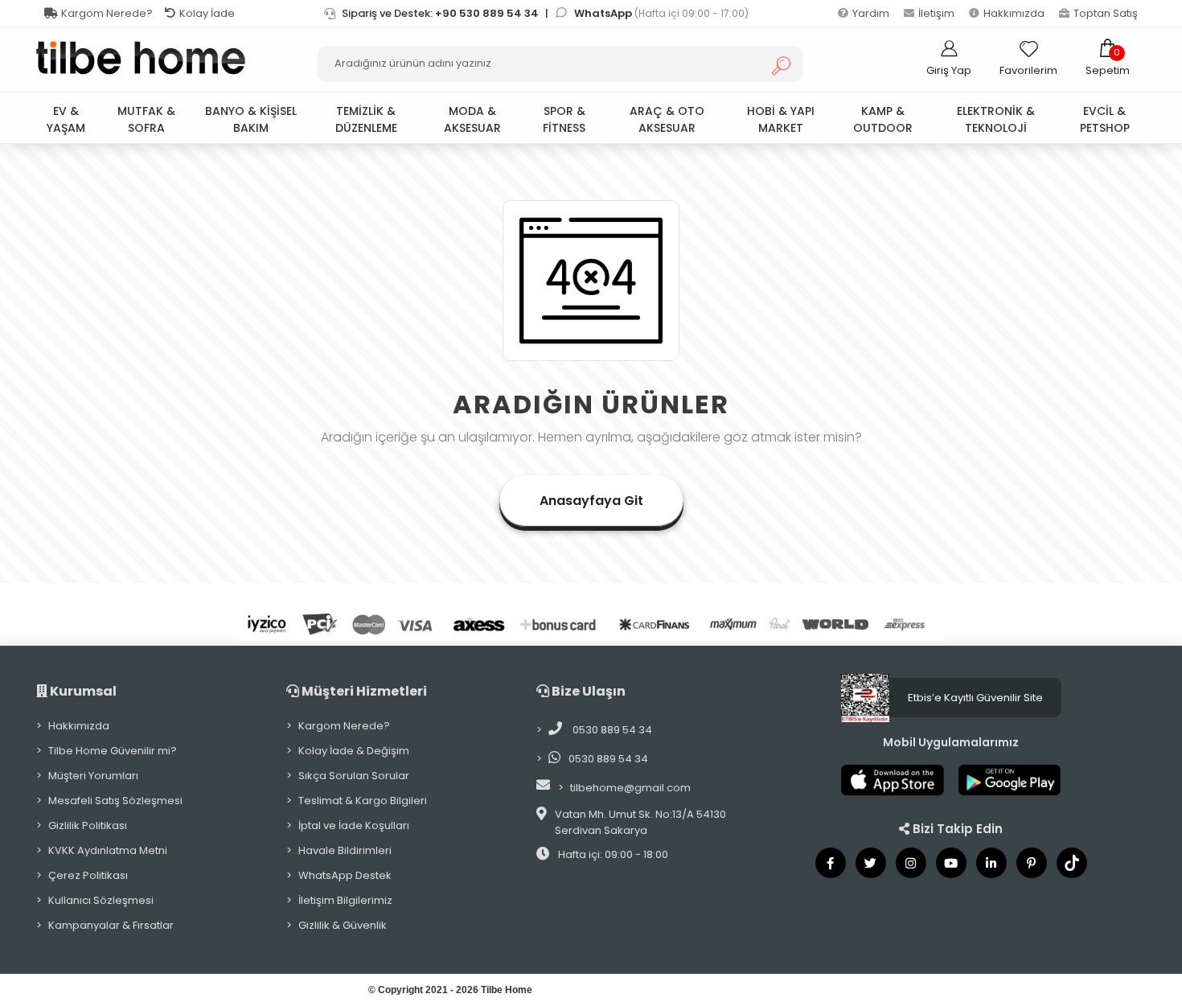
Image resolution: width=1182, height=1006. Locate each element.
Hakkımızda (1014, 13)
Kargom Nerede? (107, 13)
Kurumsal (82, 691)
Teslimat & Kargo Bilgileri (362, 800)
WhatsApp (604, 13)
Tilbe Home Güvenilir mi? (112, 750)
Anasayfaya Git (591, 500)
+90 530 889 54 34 (487, 13)
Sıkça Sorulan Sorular (353, 775)
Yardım (870, 13)
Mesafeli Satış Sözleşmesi (115, 800)
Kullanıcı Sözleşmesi (101, 900)
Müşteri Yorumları (93, 775)
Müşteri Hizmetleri (363, 691)
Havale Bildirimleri (345, 850)
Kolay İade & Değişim (353, 750)
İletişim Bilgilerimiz (345, 900)
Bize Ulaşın (587, 691)
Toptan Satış (1105, 13)
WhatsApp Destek (345, 875)
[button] (1108, 58)
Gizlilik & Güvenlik (342, 925)
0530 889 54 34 (611, 729)
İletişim (936, 13)
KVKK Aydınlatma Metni (107, 850)
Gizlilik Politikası (87, 825)
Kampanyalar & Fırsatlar (111, 925)
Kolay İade (207, 13)
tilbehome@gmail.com (630, 787)
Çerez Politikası (88, 875)
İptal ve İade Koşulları (353, 825)
